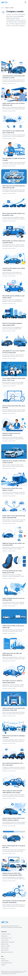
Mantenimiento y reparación (7, 942)
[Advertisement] (14, 43)
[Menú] (25, 2)
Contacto (3, 964)
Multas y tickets (4, 944)
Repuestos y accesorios (7, 952)
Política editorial (5, 960)
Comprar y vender (5, 946)
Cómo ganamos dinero (6, 962)
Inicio (2, 7)
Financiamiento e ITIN (6, 938)
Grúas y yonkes (5, 948)
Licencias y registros (6, 934)
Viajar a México (4, 950)
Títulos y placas (5, 940)
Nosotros (3, 958)
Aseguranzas (4, 936)
